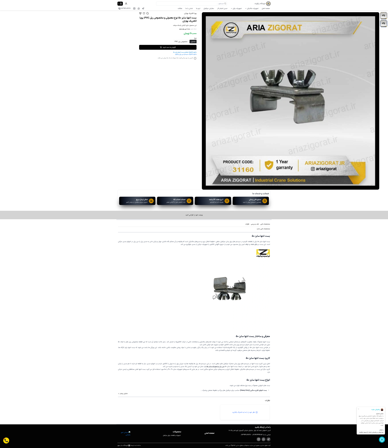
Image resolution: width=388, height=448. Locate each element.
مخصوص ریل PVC (181, 41)
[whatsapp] (138, 8)
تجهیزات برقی (237, 8)
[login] (126, 4)
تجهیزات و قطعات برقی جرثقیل (172, 435)
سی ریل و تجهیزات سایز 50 (215, 366)
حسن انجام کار (222, 8)
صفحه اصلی (266, 8)
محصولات (177, 431)
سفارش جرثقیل (208, 8)
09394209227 (126, 8)
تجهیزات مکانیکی (252, 8)
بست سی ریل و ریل (184, 29)
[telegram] (143, 8)
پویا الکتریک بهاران (190, 13)
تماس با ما (189, 8)
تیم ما (198, 8)
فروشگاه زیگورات (260, 3)
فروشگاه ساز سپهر (122, 445)
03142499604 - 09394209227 (251, 435)
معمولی (193, 41)
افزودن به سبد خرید (169, 47)
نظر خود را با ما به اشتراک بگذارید (243, 412)
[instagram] (134, 8)
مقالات (180, 8)
